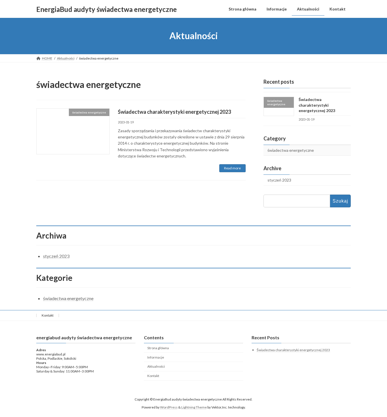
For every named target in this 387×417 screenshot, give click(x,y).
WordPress (169, 407)
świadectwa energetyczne (290, 150)
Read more (232, 168)
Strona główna (158, 348)
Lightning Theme (194, 407)
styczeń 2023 (279, 180)
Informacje (155, 357)
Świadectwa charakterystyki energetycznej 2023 (174, 112)
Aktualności (156, 367)
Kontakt (48, 315)
